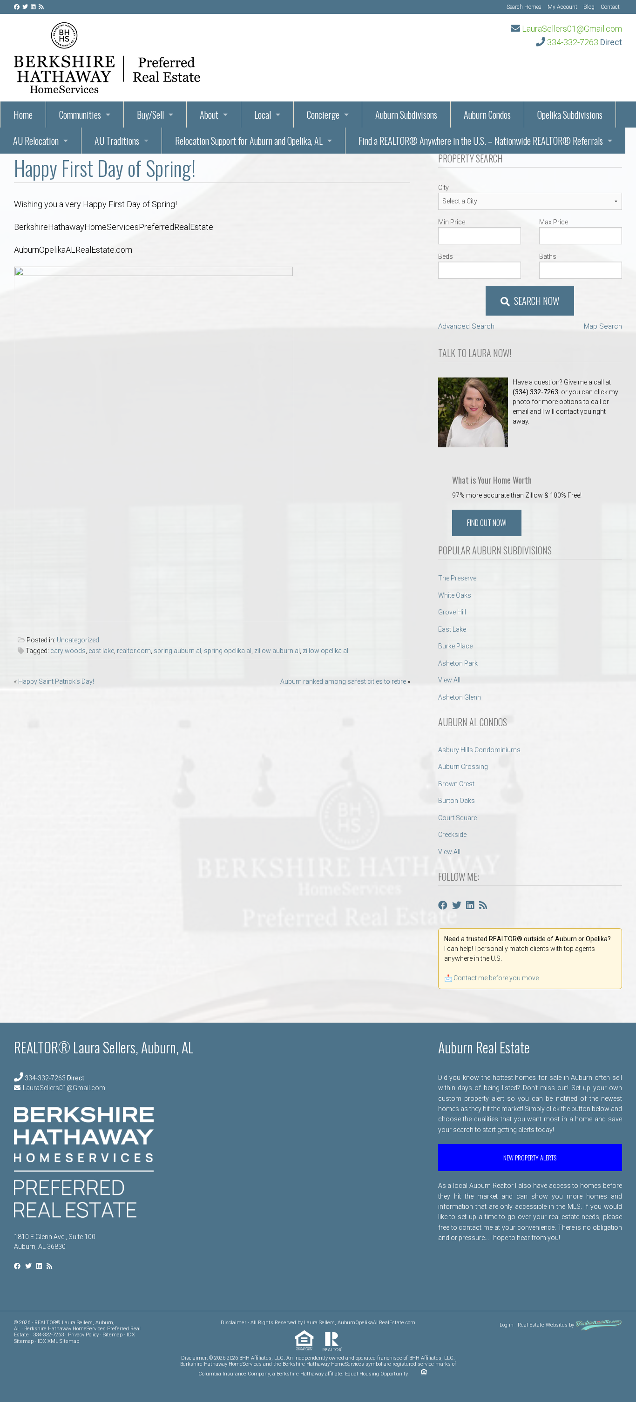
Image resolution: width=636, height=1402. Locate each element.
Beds (445, 256)
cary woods (68, 650)
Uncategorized (78, 640)
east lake (101, 650)
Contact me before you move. (496, 978)
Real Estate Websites (543, 1325)
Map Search (603, 326)
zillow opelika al (325, 650)
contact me (476, 1227)
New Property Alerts (529, 1157)
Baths (547, 256)
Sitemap (112, 1335)
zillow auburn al (277, 650)
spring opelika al (227, 650)
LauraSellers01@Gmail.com (572, 29)
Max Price (553, 222)
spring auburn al (177, 650)
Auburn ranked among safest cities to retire (343, 681)
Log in (507, 1325)
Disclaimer (233, 1323)
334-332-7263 (572, 42)
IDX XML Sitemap (58, 1341)
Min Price (451, 222)
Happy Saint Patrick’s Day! (56, 681)
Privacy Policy (83, 1335)
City (443, 187)
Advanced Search (466, 326)
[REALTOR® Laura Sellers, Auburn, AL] (107, 55)
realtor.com (134, 650)
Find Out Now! (487, 522)
